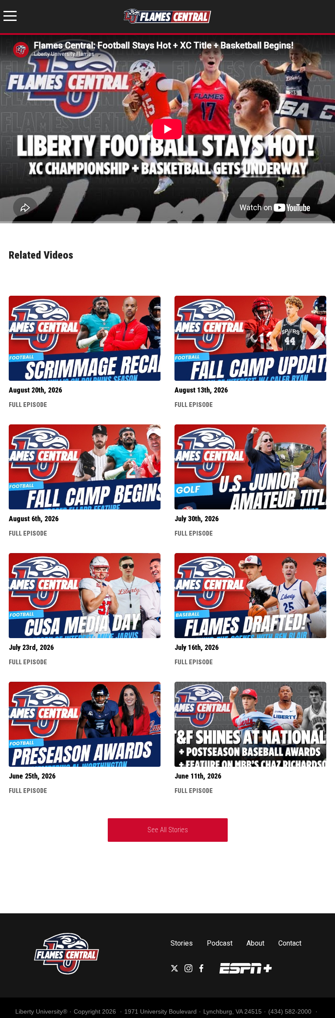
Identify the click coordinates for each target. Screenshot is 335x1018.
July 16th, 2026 (196, 647)
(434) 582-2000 (290, 1011)
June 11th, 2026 (197, 776)
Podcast (219, 943)
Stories (182, 943)
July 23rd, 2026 (31, 647)
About (255, 943)
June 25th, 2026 (32, 776)
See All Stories (167, 830)
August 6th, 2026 (33, 519)
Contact (289, 943)
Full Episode (28, 404)
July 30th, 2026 (196, 519)
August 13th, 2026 (201, 390)
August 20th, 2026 (35, 390)
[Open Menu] (10, 17)
